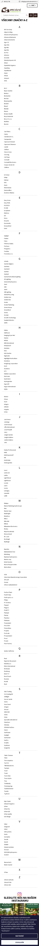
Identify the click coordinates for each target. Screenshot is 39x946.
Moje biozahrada (9, 532)
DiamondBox (8, 190)
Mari (5, 508)
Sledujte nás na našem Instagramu (20, 899)
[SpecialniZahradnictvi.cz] (20, 9)
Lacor (5, 470)
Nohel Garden (8, 562)
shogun (6, 707)
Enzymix (6, 221)
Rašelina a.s (7, 664)
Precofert (7, 626)
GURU (5, 323)
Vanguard (7, 827)
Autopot (6, 78)
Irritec (6, 412)
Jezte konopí (8, 425)
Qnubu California (9, 651)
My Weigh (7, 539)
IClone (6, 399)
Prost (5, 638)
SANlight (6, 697)
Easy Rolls (7, 203)
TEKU (5, 758)
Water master (8, 865)
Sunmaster (7, 738)
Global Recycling (9, 295)
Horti (5, 366)
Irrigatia (6, 409)
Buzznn (6, 124)
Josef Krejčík (8, 430)
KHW (5, 453)
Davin (5, 185)
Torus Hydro (8, 778)
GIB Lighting (7, 292)
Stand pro (7, 722)
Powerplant (7, 623)
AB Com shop (8, 30)
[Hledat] (26, 15)
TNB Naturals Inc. (9, 766)
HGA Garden (7, 353)
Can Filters (7, 132)
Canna (6, 134)
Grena (6, 313)
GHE (5, 287)
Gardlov (6, 272)
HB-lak (6, 341)
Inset (5, 402)
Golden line (7, 300)
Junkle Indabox (8, 440)
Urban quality (8, 814)
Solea (6, 715)
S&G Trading (8, 692)
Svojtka (6, 743)
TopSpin (6, 768)
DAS (5, 183)
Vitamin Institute (9, 847)
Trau (5, 781)
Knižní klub (7, 460)
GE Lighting (7, 279)
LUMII (5, 496)
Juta (5, 443)
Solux (5, 717)
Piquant (6, 605)
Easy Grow (7, 200)
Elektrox (6, 213)
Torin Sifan (7, 776)
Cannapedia (7, 139)
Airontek (6, 58)
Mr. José (6, 537)
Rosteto (6, 679)
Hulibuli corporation (10, 374)
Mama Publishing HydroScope (13, 506)
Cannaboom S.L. (9, 137)
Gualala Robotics (9, 320)
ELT (5, 216)
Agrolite (6, 50)
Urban (6, 806)
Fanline (6, 239)
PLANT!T (6, 610)
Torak (6, 773)
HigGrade (7, 356)
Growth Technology (10, 318)
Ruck (5, 684)
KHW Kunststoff (8, 455)
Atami (6, 73)
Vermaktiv (7, 837)
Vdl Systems (8, 832)
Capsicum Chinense (10, 144)
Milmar (6, 524)
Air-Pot (6, 53)
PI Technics (7, 603)
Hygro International (10, 387)
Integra (6, 404)
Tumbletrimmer (8, 789)
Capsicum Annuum (9, 142)
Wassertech (7, 862)
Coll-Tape (7, 157)
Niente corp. (7, 559)
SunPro (6, 740)
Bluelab (6, 109)
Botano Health (8, 114)
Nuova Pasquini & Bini (10, 565)
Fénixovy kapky (8, 244)
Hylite (6, 389)
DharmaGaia (7, 188)
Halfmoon (7, 333)
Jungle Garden (8, 435)
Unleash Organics (9, 804)
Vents (6, 834)
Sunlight (6, 735)
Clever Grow (8, 152)
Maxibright (7, 514)
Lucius (6, 488)
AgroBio (6, 48)
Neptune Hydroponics (10, 557)
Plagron (6, 608)
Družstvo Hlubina (9, 193)
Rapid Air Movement (10, 661)
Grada (6, 302)
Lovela (6, 483)
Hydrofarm (7, 379)
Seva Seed (7, 704)
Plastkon (6, 618)
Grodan (6, 315)
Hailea (6, 330)
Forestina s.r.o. (8, 254)
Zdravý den (7, 885)
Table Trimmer (8, 755)
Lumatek (6, 493)
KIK (5, 458)
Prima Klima (7, 628)
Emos (5, 218)
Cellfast (6, 150)
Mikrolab (6, 521)
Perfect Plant (8, 592)
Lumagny (6, 491)
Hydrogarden (8, 381)
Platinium (7, 621)
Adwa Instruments (9, 40)
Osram (6, 582)
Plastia (6, 615)
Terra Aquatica (8, 761)
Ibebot (6, 397)
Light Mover (7, 478)
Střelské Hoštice (9, 727)
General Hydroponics (10, 282)
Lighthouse (7, 481)
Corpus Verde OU (9, 165)
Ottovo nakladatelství (10, 585)
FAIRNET (6, 236)
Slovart (6, 710)
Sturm (6, 730)
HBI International (9, 343)
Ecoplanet (7, 211)
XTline (6, 872)
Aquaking (7, 68)
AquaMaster (7, 71)
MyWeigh (7, 542)
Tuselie (6, 791)
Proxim (6, 641)
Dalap (5, 177)
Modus (6, 529)
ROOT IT (6, 674)
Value (5, 824)
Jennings (7, 422)
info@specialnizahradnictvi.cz (29, 2)
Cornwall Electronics (10, 162)
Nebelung (7, 554)
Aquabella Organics (10, 65)
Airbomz (6, 55)
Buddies (6, 122)
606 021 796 (7, 2)
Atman (6, 76)
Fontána (6, 251)
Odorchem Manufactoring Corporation (15, 577)
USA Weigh (7, 817)
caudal (6, 147)
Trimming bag (8, 786)
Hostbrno (7, 369)
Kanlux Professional (10, 450)
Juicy (5, 432)
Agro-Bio (6, 45)
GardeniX (7, 269)
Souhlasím (19, 942)
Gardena (6, 267)
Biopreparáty (8, 101)
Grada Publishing (9, 305)
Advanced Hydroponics (11, 35)
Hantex (6, 338)
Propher (6, 631)
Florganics (7, 249)
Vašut (5, 829)
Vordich (6, 855)
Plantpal (6, 613)
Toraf (5, 771)
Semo (6, 702)
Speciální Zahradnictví (10, 720)
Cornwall (6, 160)
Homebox (7, 361)
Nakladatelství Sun (9, 552)
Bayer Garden (8, 91)
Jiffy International (9, 427)
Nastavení (20, 936)
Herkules (6, 348)
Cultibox (6, 167)
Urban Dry (7, 809)
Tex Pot (6, 763)
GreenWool (7, 310)
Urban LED (7, 812)
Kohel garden (8, 463)
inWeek (6, 407)
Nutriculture (7, 567)
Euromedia (7, 223)
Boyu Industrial (8, 116)
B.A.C (5, 88)
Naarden (6, 549)
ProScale (7, 633)
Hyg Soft (6, 384)
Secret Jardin (8, 699)
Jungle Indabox (8, 437)
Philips (6, 600)
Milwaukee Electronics (10, 526)
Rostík (6, 682)
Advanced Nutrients (10, 37)
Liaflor (6, 475)
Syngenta (7, 748)
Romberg (7, 671)
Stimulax (6, 725)
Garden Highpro (9, 264)
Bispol (6, 106)
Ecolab (6, 208)
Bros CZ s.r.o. (8, 119)
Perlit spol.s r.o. (8, 598)
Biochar (6, 99)
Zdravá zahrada (8, 880)
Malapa (6, 503)
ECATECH (7, 205)
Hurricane (7, 376)
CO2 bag (6, 155)
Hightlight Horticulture (10, 358)
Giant (5, 290)
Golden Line (7, 297)
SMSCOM (7, 712)
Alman (6, 63)
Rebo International (9, 666)
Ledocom (7, 473)
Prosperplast (8, 636)
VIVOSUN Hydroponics (10, 852)
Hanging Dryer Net (9, 335)
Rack (5, 659)
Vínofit (6, 842)
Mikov (6, 519)
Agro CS (6, 42)
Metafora (7, 516)
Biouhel (6, 104)
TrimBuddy (7, 784)
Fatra (5, 241)
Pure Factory (8, 644)
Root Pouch (7, 676)
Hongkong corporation (11, 364)
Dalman (6, 180)
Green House (8, 307)
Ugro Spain (7, 801)
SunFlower (7, 733)
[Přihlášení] (31, 15)
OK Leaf (6, 580)
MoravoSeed (8, 534)
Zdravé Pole (7, 882)
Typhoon (7, 794)
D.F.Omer (7, 175)
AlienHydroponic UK (10, 60)
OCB (5, 575)
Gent (5, 284)
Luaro (5, 486)
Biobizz (6, 93)
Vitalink (6, 845)
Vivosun (6, 850)
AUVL (5, 81)
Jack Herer (7, 420)
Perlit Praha (7, 595)
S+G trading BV (8, 694)
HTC (5, 371)
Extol (5, 228)
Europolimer (7, 226)
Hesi (5, 351)
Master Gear (8, 511)
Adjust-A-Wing (8, 32)
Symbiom (7, 745)
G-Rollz (6, 261)
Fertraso (6, 246)
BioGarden (7, 96)
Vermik (6, 839)
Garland (6, 274)
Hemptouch (7, 346)
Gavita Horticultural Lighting (12, 277)
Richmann (7, 669)
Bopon (6, 111)
